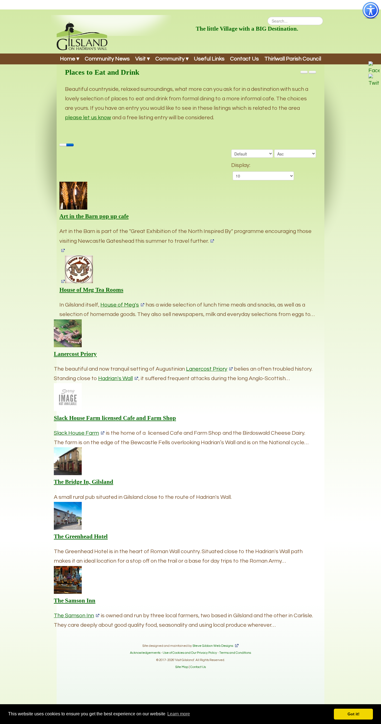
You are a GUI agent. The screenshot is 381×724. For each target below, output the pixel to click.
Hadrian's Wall (115, 378)
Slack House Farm (76, 433)
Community (170, 59)
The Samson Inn (74, 600)
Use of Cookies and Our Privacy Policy (190, 652)
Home (67, 59)
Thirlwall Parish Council (292, 59)
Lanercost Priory (75, 354)
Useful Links (209, 59)
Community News (107, 59)
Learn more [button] (178, 713)
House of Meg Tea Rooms (91, 289)
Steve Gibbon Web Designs (212, 645)
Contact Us (244, 59)
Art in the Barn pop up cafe (94, 216)
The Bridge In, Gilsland (83, 481)
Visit (140, 59)
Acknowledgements (145, 652)
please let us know (88, 117)
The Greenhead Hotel (81, 536)
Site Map (181, 667)
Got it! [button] (354, 714)
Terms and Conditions (235, 652)
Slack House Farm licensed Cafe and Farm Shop (115, 418)
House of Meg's (119, 305)
